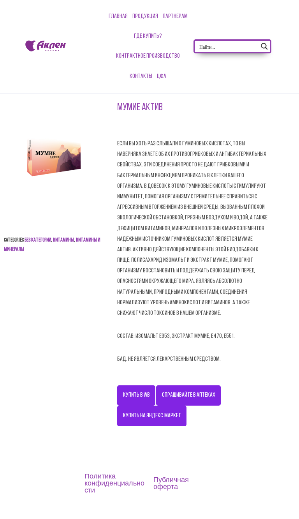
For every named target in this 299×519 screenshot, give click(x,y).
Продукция (145, 16)
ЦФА (161, 76)
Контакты (141, 76)
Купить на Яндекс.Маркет (152, 416)
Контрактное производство (148, 56)
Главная (118, 16)
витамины (63, 240)
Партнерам (175, 16)
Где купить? (148, 36)
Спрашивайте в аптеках (188, 395)
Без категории (38, 240)
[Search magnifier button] (264, 46)
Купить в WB (136, 395)
